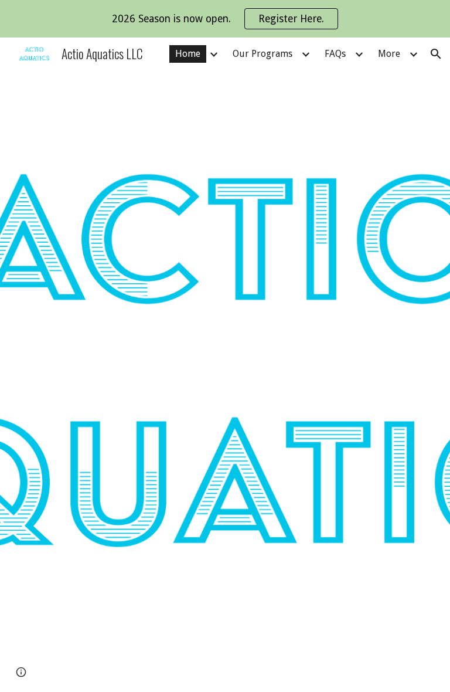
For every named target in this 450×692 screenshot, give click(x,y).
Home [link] (187, 53)
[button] (436, 54)
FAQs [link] (335, 53)
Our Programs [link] (262, 53)
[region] (225, 19)
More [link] (389, 53)
